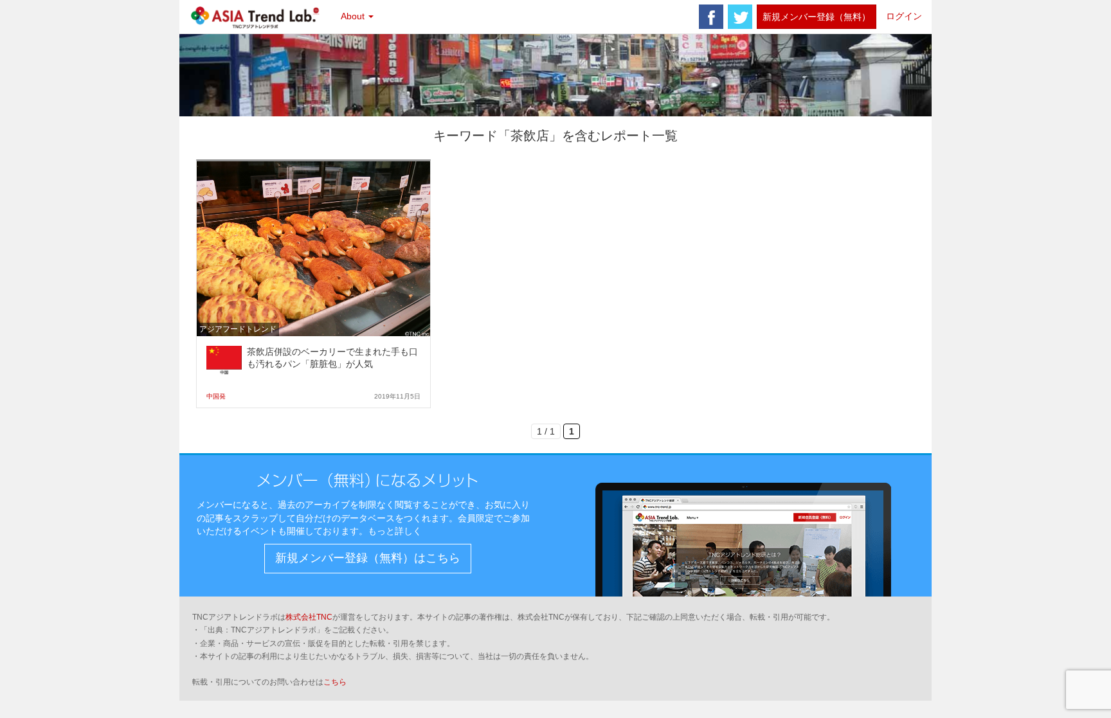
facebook (711, 16)
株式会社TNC (308, 617)
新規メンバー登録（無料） (817, 17)
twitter (740, 16)
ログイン (904, 16)
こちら (335, 682)
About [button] (354, 16)
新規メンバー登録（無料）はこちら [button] (367, 558)
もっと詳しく (395, 531)
